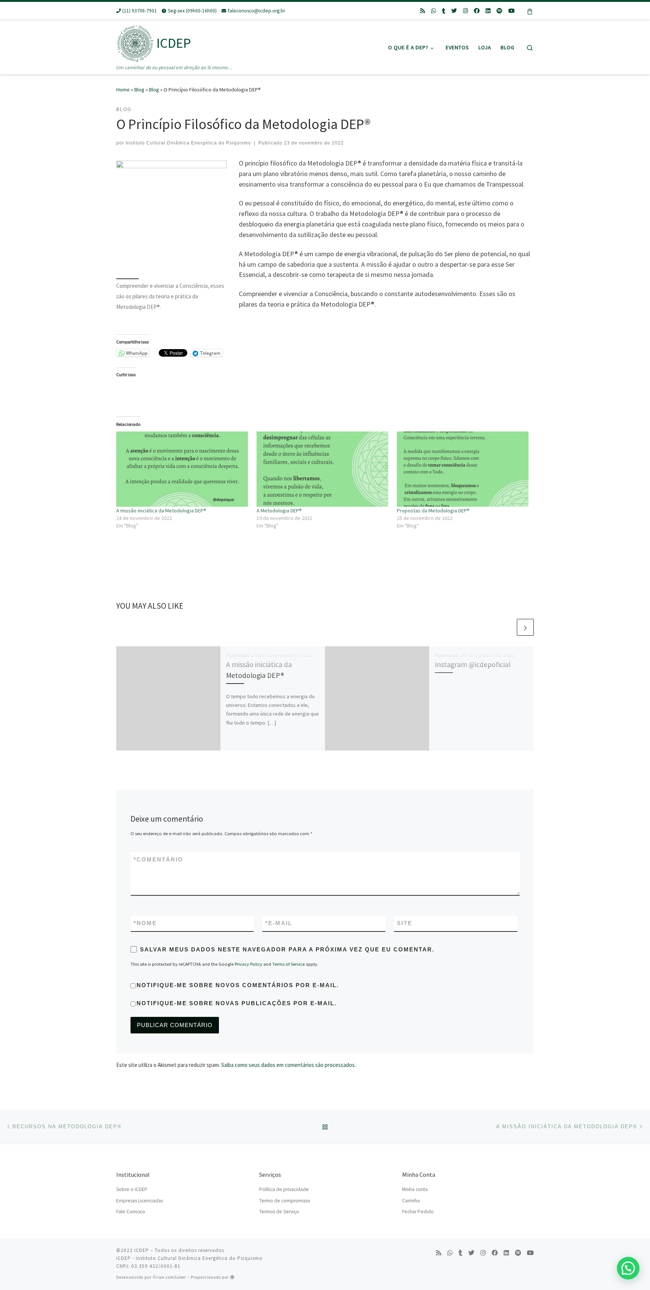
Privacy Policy (248, 964)
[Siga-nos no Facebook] (477, 10)
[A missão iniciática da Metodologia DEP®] (182, 469)
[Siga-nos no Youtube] (511, 10)
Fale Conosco (130, 1211)
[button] (628, 1268)
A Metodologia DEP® (279, 510)
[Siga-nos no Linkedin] (488, 10)
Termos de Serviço (279, 1211)
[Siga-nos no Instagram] (465, 10)
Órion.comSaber (169, 1277)
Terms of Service (288, 964)
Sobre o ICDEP (131, 1189)
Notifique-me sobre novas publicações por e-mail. (237, 1003)
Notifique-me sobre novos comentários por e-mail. (238, 985)
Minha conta (415, 1189)
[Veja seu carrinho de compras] (529, 11)
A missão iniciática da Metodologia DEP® (161, 510)
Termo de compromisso (284, 1200)
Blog (139, 89)
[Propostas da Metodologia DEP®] (463, 469)
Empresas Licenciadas (139, 1200)
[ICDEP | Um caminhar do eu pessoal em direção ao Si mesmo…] (135, 41)
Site (404, 923)
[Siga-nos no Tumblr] (443, 10)
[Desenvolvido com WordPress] (232, 1277)
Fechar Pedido (418, 1211)
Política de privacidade (284, 1189)
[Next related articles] (525, 627)
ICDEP (141, 1250)
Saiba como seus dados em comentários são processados (288, 1064)
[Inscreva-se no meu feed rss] (422, 10)
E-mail (278, 923)
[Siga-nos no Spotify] (499, 10)
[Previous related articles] (507, 627)
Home (123, 89)
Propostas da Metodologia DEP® (433, 510)
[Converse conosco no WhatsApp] (433, 10)
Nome (145, 923)
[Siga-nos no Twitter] (454, 10)
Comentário (158, 859)
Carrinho (411, 1200)
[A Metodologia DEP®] (323, 469)
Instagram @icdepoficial (472, 664)
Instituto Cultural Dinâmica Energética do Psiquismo (188, 143)
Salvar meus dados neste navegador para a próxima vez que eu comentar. (287, 949)
